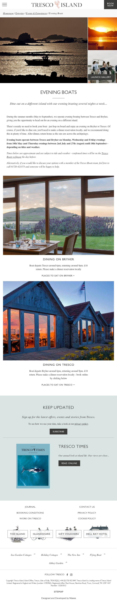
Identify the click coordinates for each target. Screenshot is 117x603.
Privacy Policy (87, 512)
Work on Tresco (30, 518)
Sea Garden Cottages (21, 554)
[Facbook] (67, 574)
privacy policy (81, 423)
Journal (30, 506)
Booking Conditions (30, 512)
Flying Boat (95, 554)
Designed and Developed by (58, 598)
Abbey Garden (56, 563)
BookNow (110, 4)
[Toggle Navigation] (4, 4)
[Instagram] (71, 574)
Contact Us (87, 506)
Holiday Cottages (49, 554)
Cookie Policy (87, 518)
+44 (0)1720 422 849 (68, 581)
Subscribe (58, 431)
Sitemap (58, 591)
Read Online (69, 463)
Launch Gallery (101, 77)
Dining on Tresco (58, 364)
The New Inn (74, 554)
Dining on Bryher (58, 259)
